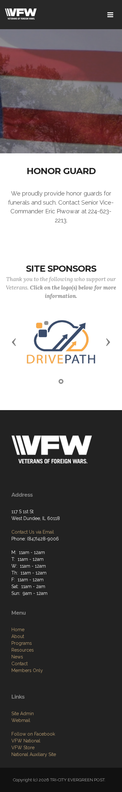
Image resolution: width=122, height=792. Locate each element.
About (17, 636)
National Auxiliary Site (33, 754)
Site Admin (22, 713)
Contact (19, 663)
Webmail (20, 720)
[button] (14, 341)
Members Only (27, 670)
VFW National (25, 740)
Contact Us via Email (32, 532)
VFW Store (22, 747)
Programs (21, 643)
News (17, 656)
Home (17, 629)
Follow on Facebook (33, 734)
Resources (22, 650)
